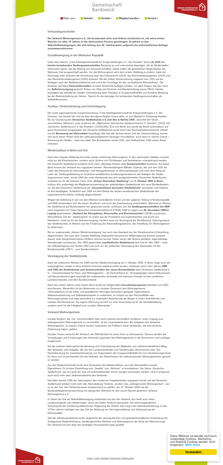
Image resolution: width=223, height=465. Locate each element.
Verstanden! (193, 452)
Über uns (69, 18)
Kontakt (104, 458)
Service (151, 18)
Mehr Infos (192, 445)
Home (90, 458)
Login (97, 458)
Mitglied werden (129, 18)
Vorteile (105, 18)
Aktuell (87, 18)
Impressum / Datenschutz (122, 458)
